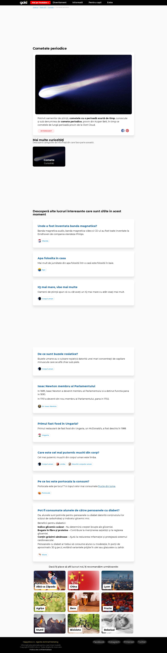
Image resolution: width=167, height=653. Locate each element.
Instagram (114, 642)
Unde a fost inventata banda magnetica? (67, 226)
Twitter (142, 642)
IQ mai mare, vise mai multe (57, 287)
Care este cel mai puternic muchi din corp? (68, 452)
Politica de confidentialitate (41, 650)
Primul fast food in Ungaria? (58, 423)
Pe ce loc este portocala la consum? (63, 481)
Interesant (46, 131)
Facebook (99, 642)
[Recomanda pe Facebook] (122, 130)
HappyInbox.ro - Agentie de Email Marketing (40, 642)
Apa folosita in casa (52, 258)
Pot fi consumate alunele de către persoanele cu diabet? (79, 510)
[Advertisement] (83, 27)
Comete (51, 7)
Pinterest (129, 642)
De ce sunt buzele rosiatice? (58, 354)
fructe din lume (106, 486)
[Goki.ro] (23, 2)
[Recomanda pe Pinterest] (127, 130)
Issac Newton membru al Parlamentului (66, 386)
